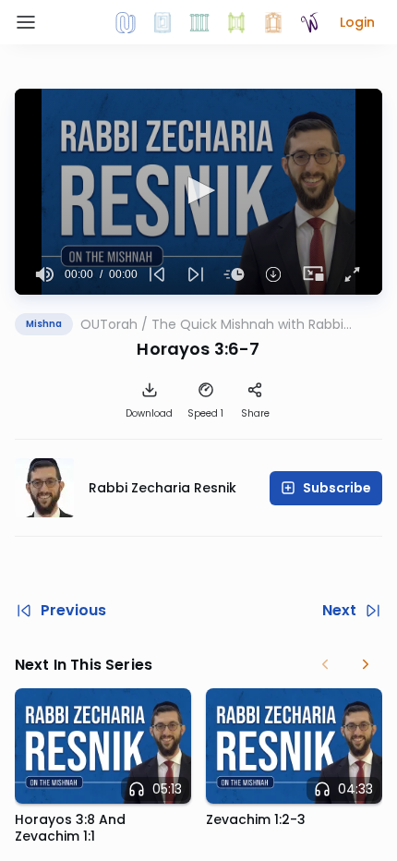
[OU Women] (310, 22)
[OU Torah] (125, 22)
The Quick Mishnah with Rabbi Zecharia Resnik (247, 324)
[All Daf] (273, 22)
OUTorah (109, 324)
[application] (198, 192)
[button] (357, 22)
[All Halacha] (199, 22)
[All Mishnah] (162, 22)
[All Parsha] (236, 22)
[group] (45, 274)
